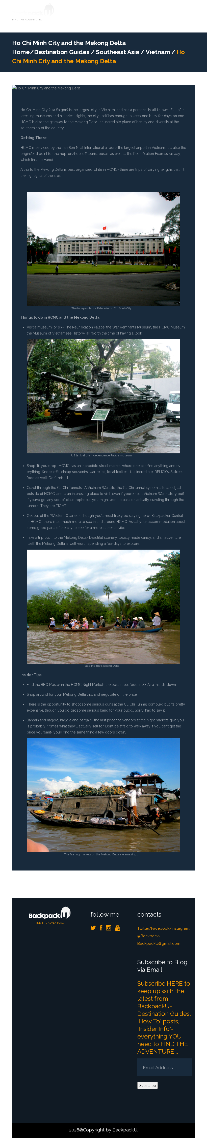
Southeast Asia (117, 52)
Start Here (87, 12)
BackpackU (125, 1129)
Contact (136, 21)
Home (21, 52)
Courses (113, 12)
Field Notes (89, 21)
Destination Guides (146, 12)
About (114, 21)
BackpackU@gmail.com (158, 943)
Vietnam (158, 52)
